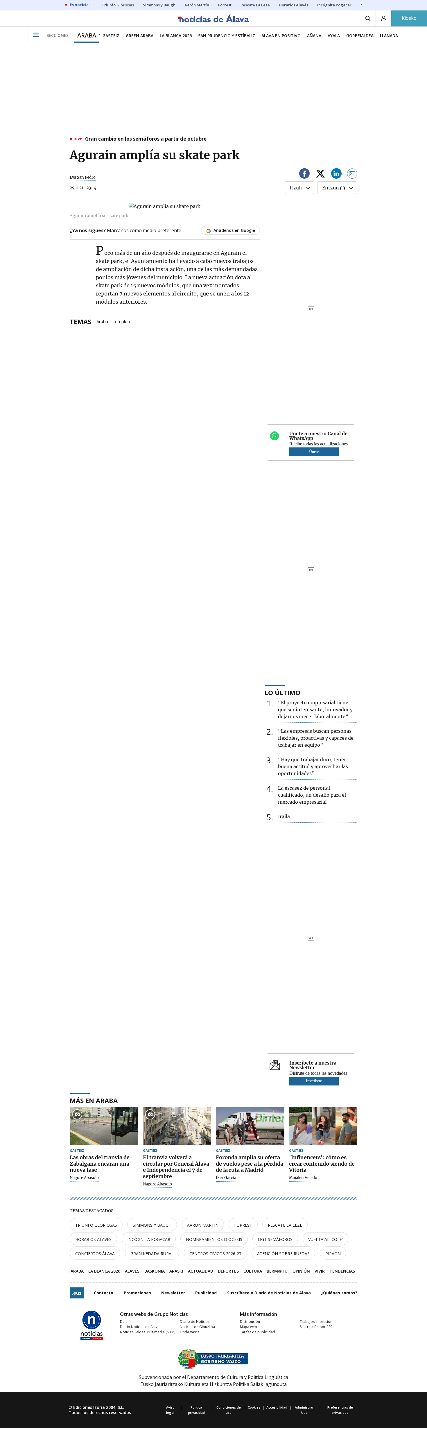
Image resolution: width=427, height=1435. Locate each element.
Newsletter (173, 1293)
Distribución (250, 1321)
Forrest (243, 1225)
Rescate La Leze (285, 1225)
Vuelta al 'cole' (325, 1239)
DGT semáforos (275, 1239)
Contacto (103, 1293)
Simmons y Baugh (152, 1225)
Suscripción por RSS (316, 1326)
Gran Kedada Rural (152, 1253)
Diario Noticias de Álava (139, 1326)
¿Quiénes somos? (339, 1293)
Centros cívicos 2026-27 (215, 1253)
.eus (76, 1293)
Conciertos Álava (95, 1253)
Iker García (226, 1178)
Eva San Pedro (83, 177)
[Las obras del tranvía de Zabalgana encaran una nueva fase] (104, 1126)
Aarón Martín (202, 1225)
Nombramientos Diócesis (214, 1239)
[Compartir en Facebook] (304, 174)
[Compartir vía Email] (352, 174)
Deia (124, 1321)
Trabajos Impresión (316, 1321)
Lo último (282, 692)
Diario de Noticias (194, 1321)
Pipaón (333, 1253)
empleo (122, 321)
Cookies (254, 1407)
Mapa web (248, 1326)
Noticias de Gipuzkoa (197, 1326)
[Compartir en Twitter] (320, 174)
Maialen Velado (303, 1178)
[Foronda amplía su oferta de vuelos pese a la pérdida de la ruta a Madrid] (250, 1126)
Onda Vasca (190, 1332)
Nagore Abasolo (84, 1178)
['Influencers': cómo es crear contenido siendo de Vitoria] (323, 1126)
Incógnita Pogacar (148, 1239)
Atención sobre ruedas (283, 1253)
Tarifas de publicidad (257, 1332)
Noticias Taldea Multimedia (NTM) (147, 1332)
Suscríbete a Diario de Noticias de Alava (269, 1293)
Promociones (137, 1293)
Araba (102, 321)
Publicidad (206, 1293)
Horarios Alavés (93, 1239)
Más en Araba (94, 1100)
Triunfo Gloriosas (96, 1225)
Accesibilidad (276, 1407)
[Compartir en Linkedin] (336, 174)
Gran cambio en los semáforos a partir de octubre (146, 139)
